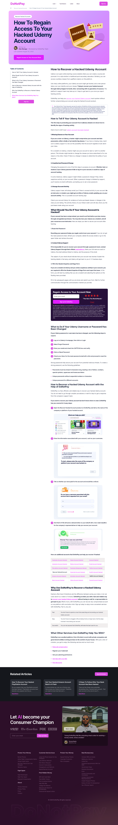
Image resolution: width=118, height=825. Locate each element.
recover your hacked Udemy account (78, 98)
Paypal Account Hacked (95, 580)
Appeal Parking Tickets (66, 757)
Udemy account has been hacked (78, 130)
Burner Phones (22, 757)
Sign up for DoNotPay (66, 302)
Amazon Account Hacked (59, 576)
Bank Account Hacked (58, 580)
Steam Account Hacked (76, 560)
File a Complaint (64, 761)
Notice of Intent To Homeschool (90, 783)
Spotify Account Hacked (96, 572)
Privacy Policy (95, 305)
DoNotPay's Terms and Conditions (82, 305)
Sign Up (103, 3)
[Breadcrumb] (11, 8)
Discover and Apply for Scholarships (45, 788)
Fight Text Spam (22, 777)
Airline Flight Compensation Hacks (27, 759)
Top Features (63, 3)
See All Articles (101, 674)
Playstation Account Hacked (60, 568)
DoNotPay (17, 3)
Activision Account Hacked (77, 576)
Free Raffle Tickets (44, 779)
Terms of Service (22, 786)
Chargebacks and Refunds (46, 767)
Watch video (69, 729)
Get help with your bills (60, 659)
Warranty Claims (22, 767)
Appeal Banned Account (46, 769)
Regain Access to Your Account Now (29, 57)
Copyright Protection (66, 759)
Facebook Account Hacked (59, 560)
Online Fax (85, 761)
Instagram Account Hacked (59, 564)
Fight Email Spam (22, 774)
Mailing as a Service (87, 759)
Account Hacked (93, 560)
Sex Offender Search (88, 785)
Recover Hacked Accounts (22, 16)
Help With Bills (43, 783)
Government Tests (87, 767)
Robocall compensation (60, 647)
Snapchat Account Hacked (77, 572)
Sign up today (43, 735)
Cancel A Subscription (45, 765)
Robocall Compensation (24, 779)
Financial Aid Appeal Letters (47, 791)
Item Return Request (45, 762)
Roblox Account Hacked (76, 564)
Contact (20, 793)
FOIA (83, 771)
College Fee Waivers (44, 785)
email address (79, 249)
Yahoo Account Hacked (76, 580)
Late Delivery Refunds (45, 760)
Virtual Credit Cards (23, 761)
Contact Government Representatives (87, 777)
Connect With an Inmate (88, 757)
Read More (15, 693)
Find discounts (57, 662)
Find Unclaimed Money (45, 781)
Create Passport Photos (88, 781)
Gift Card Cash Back (45, 777)
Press (19, 791)
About (78, 3)
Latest (71, 3)
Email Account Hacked (95, 564)
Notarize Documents (87, 769)
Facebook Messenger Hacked (78, 568)
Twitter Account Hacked (95, 568)
